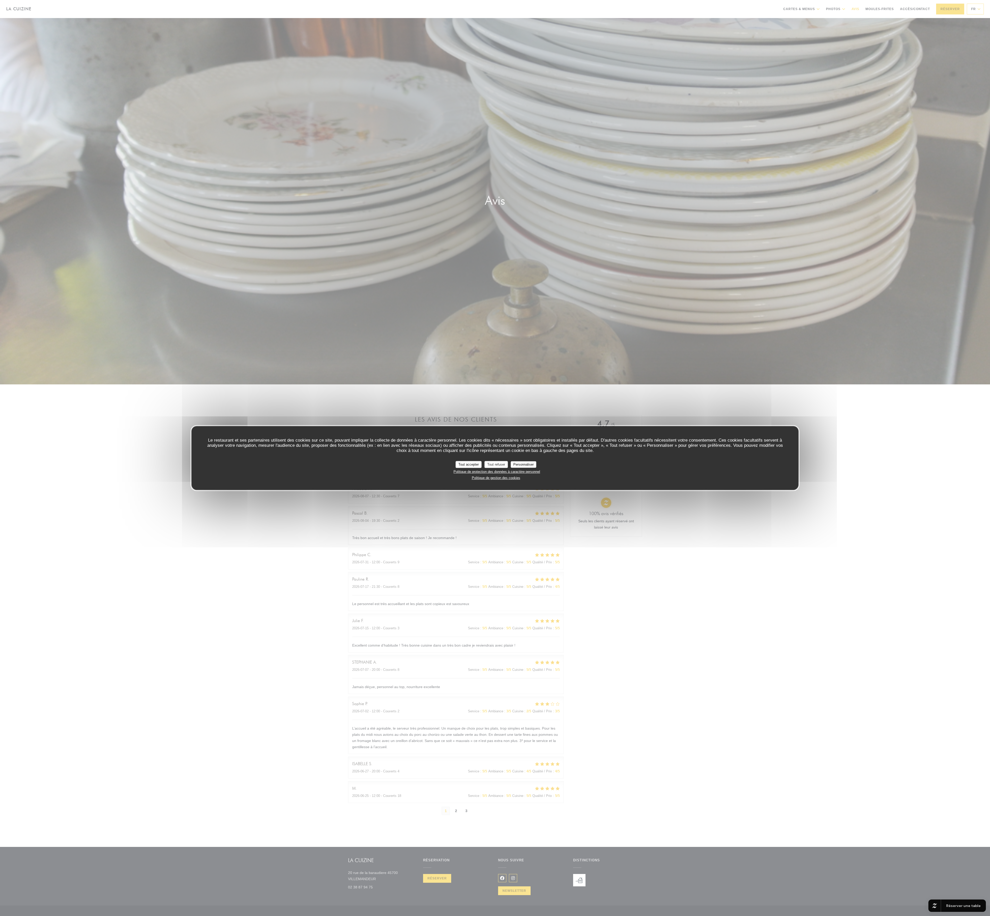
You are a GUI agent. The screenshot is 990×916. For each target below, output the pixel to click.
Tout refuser (496, 464)
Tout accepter (468, 464)
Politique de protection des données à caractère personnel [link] (496, 472)
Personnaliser (523, 464)
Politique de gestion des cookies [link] (496, 478)
